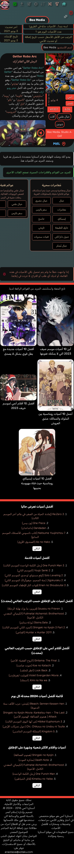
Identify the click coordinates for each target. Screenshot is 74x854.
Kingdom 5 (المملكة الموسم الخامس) (34, 731)
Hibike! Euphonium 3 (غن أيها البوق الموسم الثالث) (34, 721)
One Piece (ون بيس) (33, 523)
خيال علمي (64, 116)
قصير (69, 103)
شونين (59, 124)
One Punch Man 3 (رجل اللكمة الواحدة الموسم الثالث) (33, 565)
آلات (52, 116)
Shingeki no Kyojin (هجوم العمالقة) (34, 755)
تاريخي (41, 227)
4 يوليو (54, 100)
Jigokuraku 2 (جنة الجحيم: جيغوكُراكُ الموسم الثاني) (34, 580)
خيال (61, 200)
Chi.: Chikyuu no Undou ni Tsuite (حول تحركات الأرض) (34, 726)
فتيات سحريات (41, 236)
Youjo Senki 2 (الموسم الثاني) (33, 570)
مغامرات (61, 209)
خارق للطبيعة (61, 227)
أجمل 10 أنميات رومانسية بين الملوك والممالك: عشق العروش (55, 418)
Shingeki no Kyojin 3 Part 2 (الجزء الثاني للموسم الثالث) (33, 627)
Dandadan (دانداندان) (33, 528)
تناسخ (41, 218)
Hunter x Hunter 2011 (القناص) (34, 632)
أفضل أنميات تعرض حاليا (37, 506)
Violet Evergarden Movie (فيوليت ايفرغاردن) (34, 675)
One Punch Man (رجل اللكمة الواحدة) (34, 773)
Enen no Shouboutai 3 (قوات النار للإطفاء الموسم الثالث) (34, 585)
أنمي (69, 97)
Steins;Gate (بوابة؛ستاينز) (34, 622)
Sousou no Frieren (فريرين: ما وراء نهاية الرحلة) (34, 608)
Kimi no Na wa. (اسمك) (33, 680)
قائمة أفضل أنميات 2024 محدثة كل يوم (37, 696)
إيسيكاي (62, 218)
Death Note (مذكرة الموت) (34, 760)
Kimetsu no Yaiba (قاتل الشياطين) (34, 778)
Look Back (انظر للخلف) (33, 670)
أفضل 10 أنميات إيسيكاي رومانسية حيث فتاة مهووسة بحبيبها (37, 483)
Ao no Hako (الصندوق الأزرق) (33, 542)
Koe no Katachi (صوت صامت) (34, 665)
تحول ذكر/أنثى (62, 236)
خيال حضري (41, 200)
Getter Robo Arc (25, 59)
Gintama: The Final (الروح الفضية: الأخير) (34, 660)
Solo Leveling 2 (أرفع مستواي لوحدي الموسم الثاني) (34, 575)
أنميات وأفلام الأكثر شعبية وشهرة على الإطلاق (37, 747)
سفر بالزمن (41, 209)
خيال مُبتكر (61, 245)
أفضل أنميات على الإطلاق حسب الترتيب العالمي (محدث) (37, 601)
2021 (48, 100)
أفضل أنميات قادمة (37, 558)
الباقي (37, 548)
